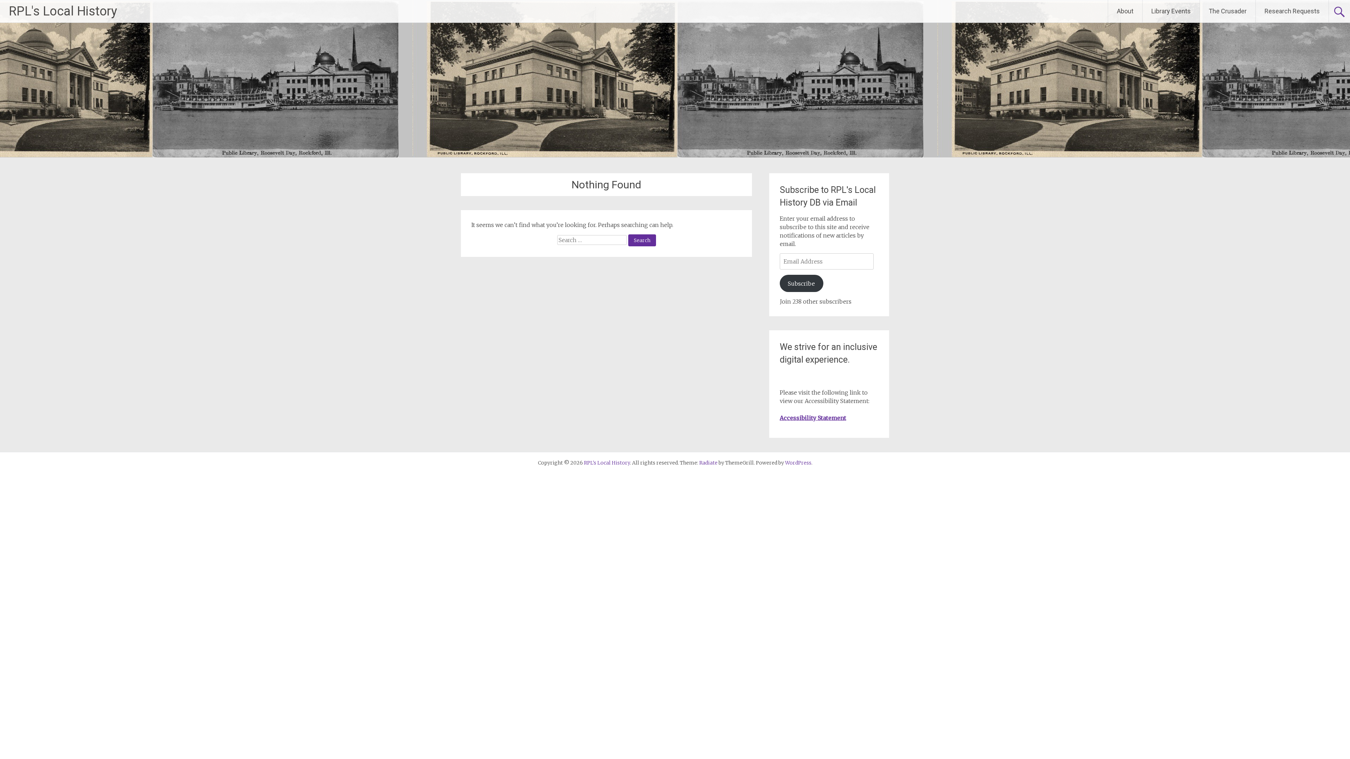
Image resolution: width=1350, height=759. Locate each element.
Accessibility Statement (813, 417)
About (1125, 11)
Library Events (1171, 11)
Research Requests (1292, 11)
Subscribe (801, 283)
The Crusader (1228, 11)
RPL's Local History (63, 11)
